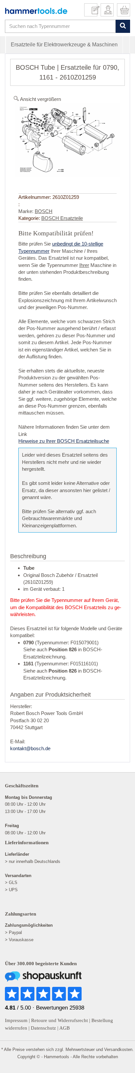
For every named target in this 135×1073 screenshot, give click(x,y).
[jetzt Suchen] (123, 26)
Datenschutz (43, 1028)
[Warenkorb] (123, 10)
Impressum (16, 1020)
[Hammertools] (36, 11)
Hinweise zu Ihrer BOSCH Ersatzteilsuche (63, 441)
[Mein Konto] (107, 10)
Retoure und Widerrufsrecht (59, 1020)
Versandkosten (118, 1049)
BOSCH (43, 211)
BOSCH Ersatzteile (62, 218)
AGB (64, 1028)
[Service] (93, 10)
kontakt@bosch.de (30, 748)
